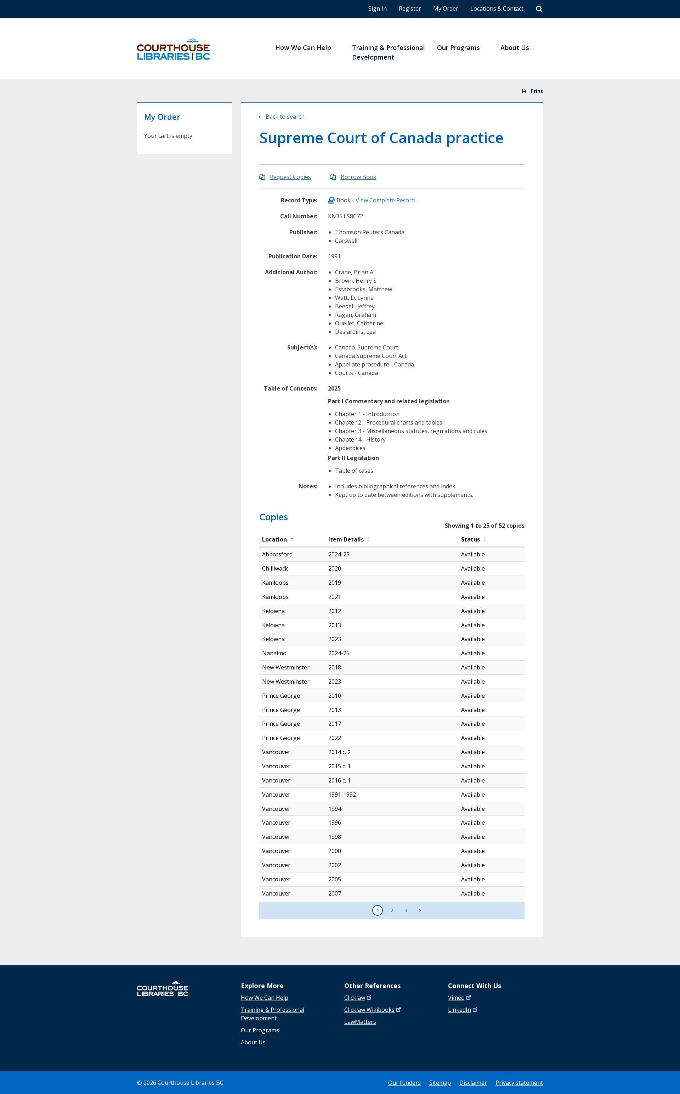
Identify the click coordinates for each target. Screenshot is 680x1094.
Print (536, 91)
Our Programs (260, 1030)
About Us (253, 1042)
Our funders (404, 1083)
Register (410, 8)
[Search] (539, 9)
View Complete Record (385, 200)
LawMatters (360, 1022)
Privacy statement (519, 1083)
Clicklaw (369, 1010)
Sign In (377, 8)
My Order (445, 8)
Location (274, 539)
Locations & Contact (496, 8)
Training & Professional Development (272, 1014)
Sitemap (440, 1083)
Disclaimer (473, 1083)
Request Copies (290, 177)
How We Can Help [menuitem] (303, 47)
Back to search (285, 116)
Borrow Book (358, 177)
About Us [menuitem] (514, 47)
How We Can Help (264, 998)
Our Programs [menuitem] (458, 47)
